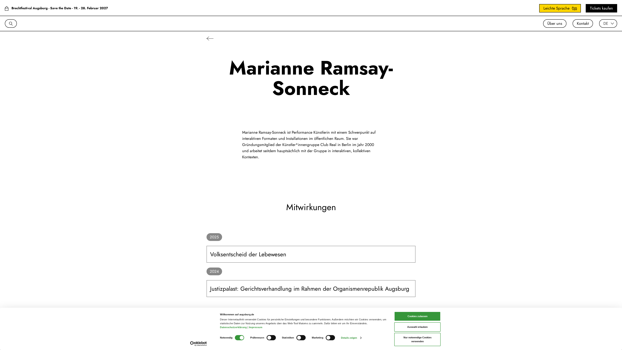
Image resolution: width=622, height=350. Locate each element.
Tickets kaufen (601, 8)
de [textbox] (605, 23)
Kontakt (583, 23)
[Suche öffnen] (11, 23)
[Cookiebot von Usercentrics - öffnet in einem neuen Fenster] (198, 343)
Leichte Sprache (556, 8)
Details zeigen (349, 337)
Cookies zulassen (417, 316)
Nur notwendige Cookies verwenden (417, 339)
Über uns (554, 23)
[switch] (271, 337)
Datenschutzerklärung (234, 327)
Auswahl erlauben (417, 327)
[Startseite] (6, 8)
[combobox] (608, 23)
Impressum (256, 327)
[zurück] (210, 38)
